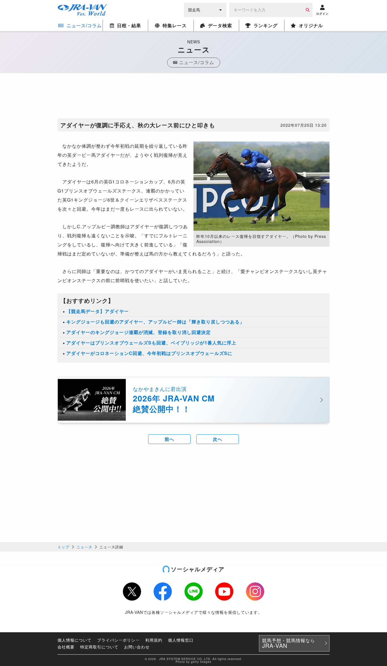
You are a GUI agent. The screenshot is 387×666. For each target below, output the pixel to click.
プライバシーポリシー (118, 640)
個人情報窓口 (181, 640)
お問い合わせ (137, 647)
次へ (217, 439)
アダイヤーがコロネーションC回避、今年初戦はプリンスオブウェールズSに (149, 353)
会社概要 (66, 647)
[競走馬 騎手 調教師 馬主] (205, 9)
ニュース (84, 547)
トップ (63, 547)
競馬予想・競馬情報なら (288, 643)
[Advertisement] (193, 97)
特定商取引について (99, 647)
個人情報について (75, 640)
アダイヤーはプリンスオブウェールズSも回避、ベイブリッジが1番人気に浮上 (151, 342)
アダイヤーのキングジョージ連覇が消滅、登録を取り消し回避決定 (138, 332)
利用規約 (153, 640)
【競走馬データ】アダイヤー (97, 311)
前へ (169, 439)
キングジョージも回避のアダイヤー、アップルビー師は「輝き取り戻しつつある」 (155, 321)
